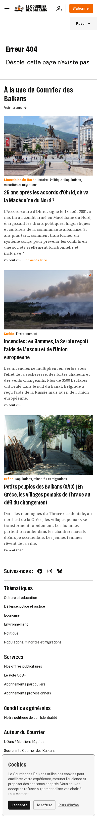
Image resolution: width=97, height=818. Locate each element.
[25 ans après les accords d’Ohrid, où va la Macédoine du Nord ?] (48, 146)
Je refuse (44, 805)
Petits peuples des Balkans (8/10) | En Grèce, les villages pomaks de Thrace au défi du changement (47, 494)
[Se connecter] (60, 8)
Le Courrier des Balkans (36, 8)
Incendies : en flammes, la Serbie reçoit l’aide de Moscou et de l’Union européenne (46, 349)
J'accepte (19, 805)
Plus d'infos (68, 805)
